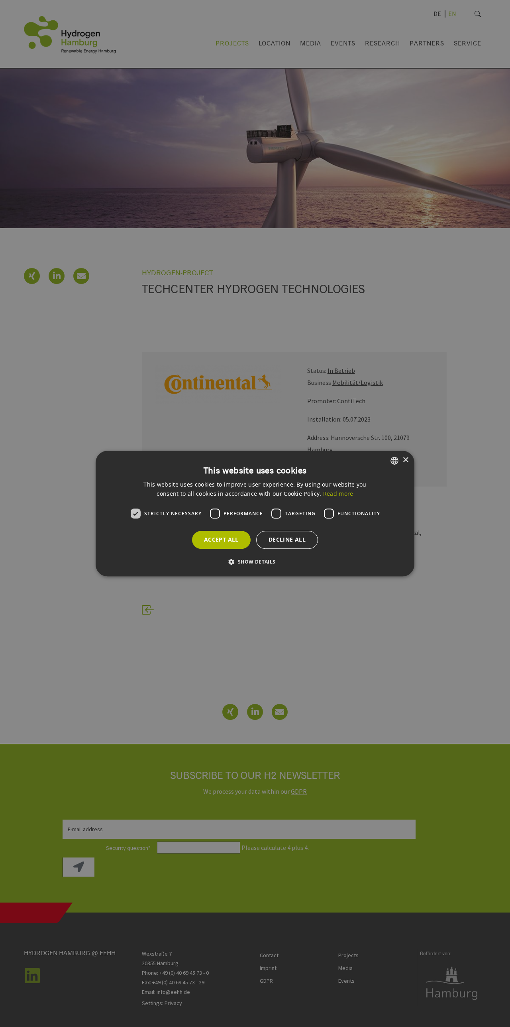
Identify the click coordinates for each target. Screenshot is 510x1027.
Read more (338, 493)
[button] (254, 561)
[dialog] (255, 514)
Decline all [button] (287, 539)
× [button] (405, 460)
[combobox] (394, 461)
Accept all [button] (221, 539)
